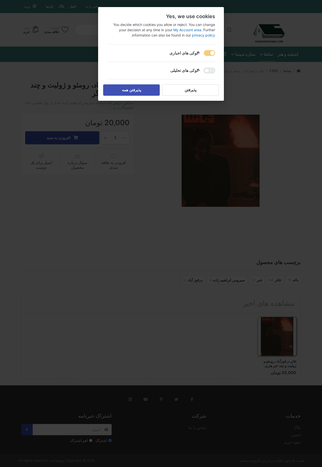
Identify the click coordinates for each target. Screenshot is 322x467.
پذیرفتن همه (131, 89)
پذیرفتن (190, 89)
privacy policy (203, 35)
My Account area (187, 30)
